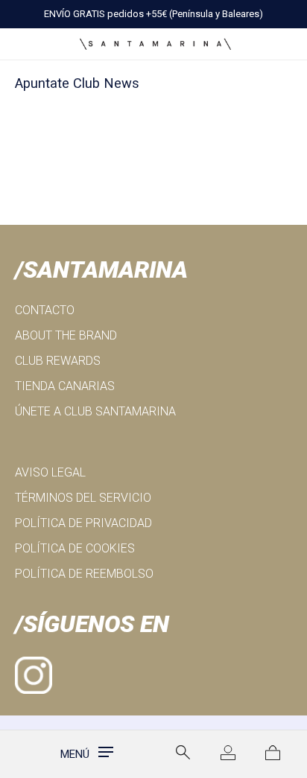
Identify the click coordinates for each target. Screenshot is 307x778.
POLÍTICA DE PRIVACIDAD (83, 523)
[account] (228, 754)
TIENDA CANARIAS (65, 386)
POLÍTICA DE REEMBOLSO (84, 574)
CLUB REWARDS (58, 361)
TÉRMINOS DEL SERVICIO (83, 498)
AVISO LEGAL (50, 472)
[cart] (272, 754)
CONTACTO (45, 310)
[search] (183, 752)
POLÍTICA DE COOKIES (75, 548)
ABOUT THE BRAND (66, 335)
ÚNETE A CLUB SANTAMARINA (95, 411)
